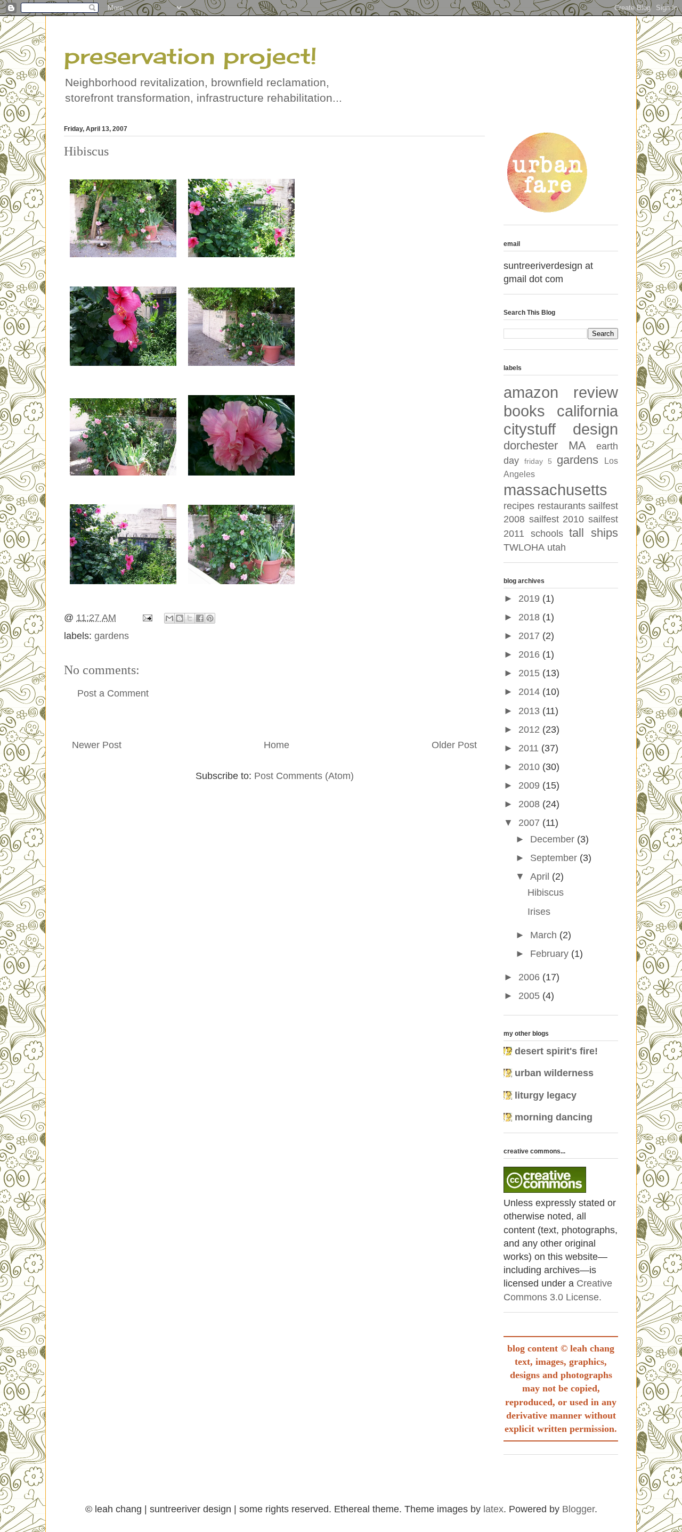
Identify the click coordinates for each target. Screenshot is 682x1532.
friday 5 (538, 461)
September (555, 858)
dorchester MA (545, 445)
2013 (530, 711)
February (550, 953)
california (587, 411)
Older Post (454, 745)
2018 (530, 617)
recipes (519, 506)
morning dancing (553, 1117)
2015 (530, 673)
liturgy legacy (546, 1095)
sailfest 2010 (556, 519)
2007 (530, 822)
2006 (530, 977)
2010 (530, 766)
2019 (530, 598)
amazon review (561, 392)
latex (493, 1509)
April (541, 876)
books (524, 411)
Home (276, 745)
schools (547, 533)
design (595, 429)
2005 (530, 995)
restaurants (562, 506)
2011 (529, 748)
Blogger (578, 1509)
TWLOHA (524, 547)
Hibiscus (545, 892)
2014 (530, 691)
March (544, 935)
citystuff (530, 429)
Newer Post (96, 745)
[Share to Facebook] (199, 618)
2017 (530, 635)
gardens (111, 635)
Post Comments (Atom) (304, 776)
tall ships (593, 532)
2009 (530, 785)
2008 (530, 804)
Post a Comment (113, 693)
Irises (538, 911)
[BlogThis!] (179, 618)
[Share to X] (189, 618)
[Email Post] (146, 617)
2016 (530, 654)
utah (556, 547)
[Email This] (169, 618)
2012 (530, 729)
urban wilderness (554, 1073)
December (553, 839)
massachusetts (555, 489)
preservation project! (190, 55)
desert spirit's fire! (556, 1051)
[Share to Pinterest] (210, 618)
